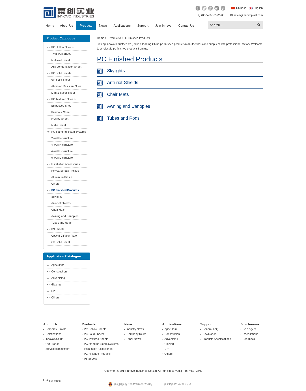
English (258, 8)
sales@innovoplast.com (248, 15)
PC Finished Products (65, 190)
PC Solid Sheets (61, 73)
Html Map (188, 370)
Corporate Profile (55, 329)
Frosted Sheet (59, 118)
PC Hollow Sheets (62, 47)
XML (199, 370)
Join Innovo (163, 25)
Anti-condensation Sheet (66, 66)
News (103, 25)
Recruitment (250, 334)
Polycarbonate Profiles (65, 170)
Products (86, 25)
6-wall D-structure (62, 157)
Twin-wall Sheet (61, 53)
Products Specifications (217, 339)
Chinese (241, 8)
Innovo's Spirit (53, 339)
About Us (66, 25)
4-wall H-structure (62, 151)
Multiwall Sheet (60, 60)
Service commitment (57, 348)
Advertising (58, 278)
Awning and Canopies (64, 216)
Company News (136, 334)
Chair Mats (58, 209)
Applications (122, 25)
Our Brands (52, 344)
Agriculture (58, 265)
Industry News (135, 329)
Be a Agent (249, 329)
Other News (134, 339)
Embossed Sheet (61, 105)
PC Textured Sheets (63, 99)
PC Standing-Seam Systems (68, 131)
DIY (53, 291)
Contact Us (186, 25)
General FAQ (210, 329)
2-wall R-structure (62, 138)
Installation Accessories (65, 164)
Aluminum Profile (61, 177)
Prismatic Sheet (60, 112)
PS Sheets (57, 229)
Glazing (56, 284)
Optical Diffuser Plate (64, 235)
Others (55, 183)
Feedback (249, 339)
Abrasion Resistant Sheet (66, 86)
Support (143, 25)
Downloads (209, 334)
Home (50, 25)
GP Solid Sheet (60, 79)
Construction (59, 271)
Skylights (56, 196)
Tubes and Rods (61, 222)
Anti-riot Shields (61, 203)
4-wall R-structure (62, 144)
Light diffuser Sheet (63, 92)
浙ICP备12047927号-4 (177, 384)
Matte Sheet (58, 125)
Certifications (53, 334)
